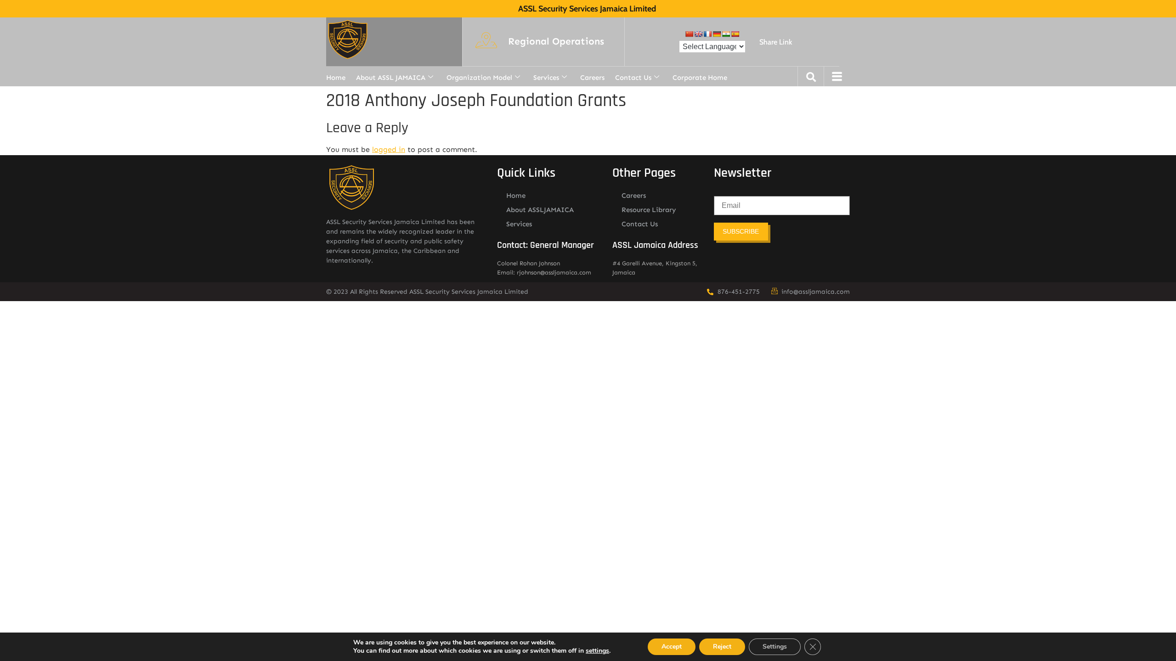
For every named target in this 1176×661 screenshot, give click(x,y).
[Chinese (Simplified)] (689, 34)
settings (597, 651)
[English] (698, 34)
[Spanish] (735, 34)
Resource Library (649, 210)
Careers (592, 77)
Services (546, 77)
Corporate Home (700, 77)
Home (335, 77)
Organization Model (479, 77)
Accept (672, 646)
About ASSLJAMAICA (540, 210)
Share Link (775, 42)
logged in (388, 149)
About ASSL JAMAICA (390, 77)
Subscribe (741, 231)
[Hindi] (726, 34)
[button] (556, 41)
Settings (775, 646)
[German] (716, 34)
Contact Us (633, 77)
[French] (707, 34)
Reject (722, 646)
